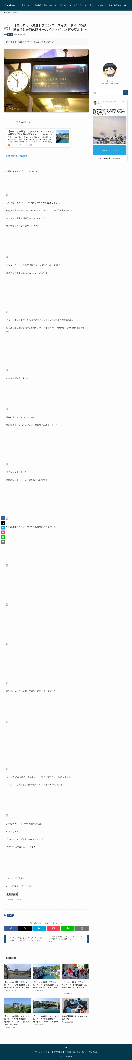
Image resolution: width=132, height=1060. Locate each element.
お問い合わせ (93, 1052)
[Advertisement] (110, 39)
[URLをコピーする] (82, 928)
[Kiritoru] (9, 5)
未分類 (10, 34)
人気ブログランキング (14, 899)
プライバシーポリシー (42, 1052)
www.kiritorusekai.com (16, 156)
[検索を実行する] (125, 92)
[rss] (66, 1047)
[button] (11, 928)
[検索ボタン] (125, 5)
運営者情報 (58, 1052)
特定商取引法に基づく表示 (75, 1052)
